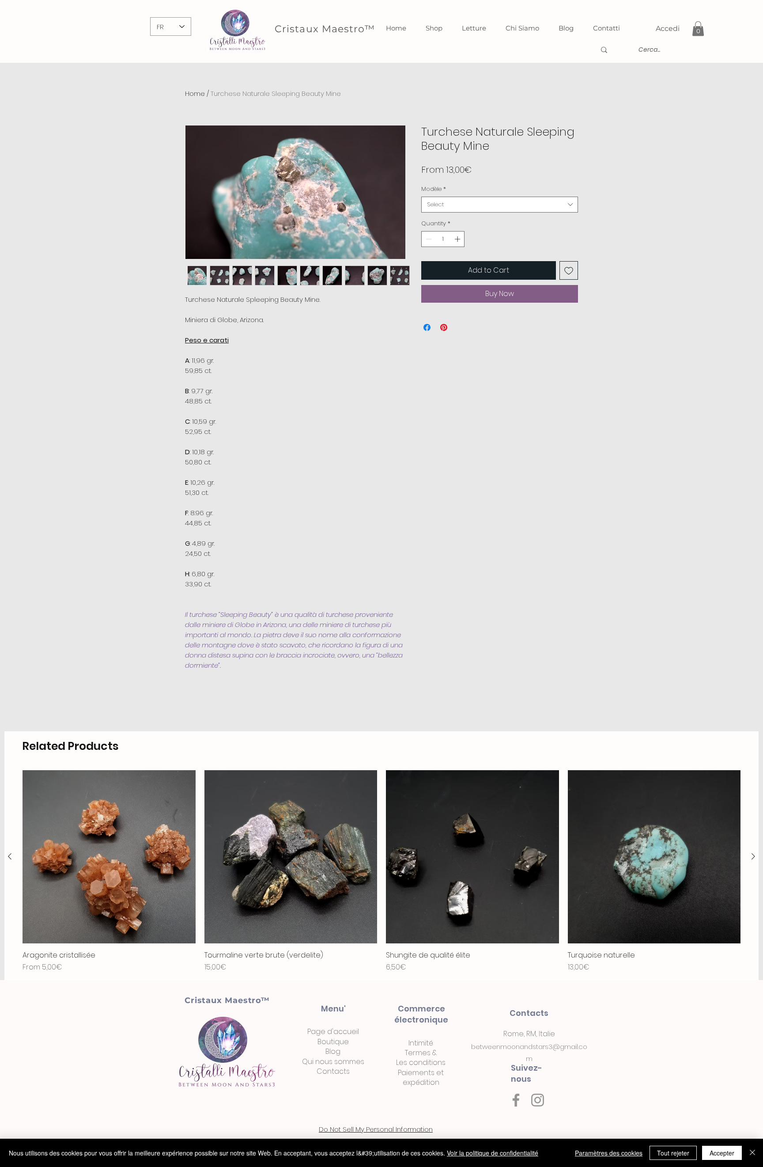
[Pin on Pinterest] (443, 327)
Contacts (333, 1071)
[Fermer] (752, 1153)
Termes (418, 1053)
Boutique (333, 1042)
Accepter (722, 1152)
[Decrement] (428, 239)
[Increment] (458, 239)
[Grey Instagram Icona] (537, 1100)
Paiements (416, 1073)
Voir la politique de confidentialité (492, 1152)
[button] (698, 28)
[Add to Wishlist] (568, 270)
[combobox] (499, 205)
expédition (421, 1082)
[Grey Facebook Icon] (516, 1100)
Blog (332, 1051)
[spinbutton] (443, 239)
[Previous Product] (9, 856)
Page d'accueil (333, 1031)
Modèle (433, 189)
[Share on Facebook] (427, 327)
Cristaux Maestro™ (227, 1000)
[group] (381, 871)
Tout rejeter (673, 1152)
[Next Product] (753, 856)
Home (195, 93)
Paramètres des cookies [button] (608, 1152)
